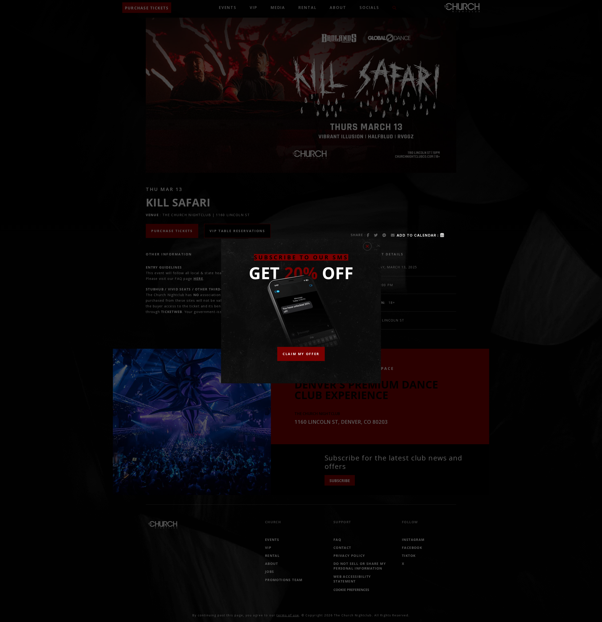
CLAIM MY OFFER (301, 354)
